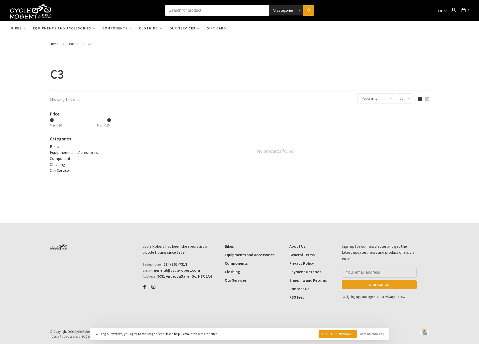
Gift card (216, 28)
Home (54, 43)
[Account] (454, 10)
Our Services (182, 28)
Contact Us (299, 288)
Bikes (16, 28)
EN (440, 10)
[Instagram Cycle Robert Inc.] (153, 287)
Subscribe (379, 284)
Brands (73, 43)
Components (115, 28)
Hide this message (337, 334)
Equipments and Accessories (62, 28)
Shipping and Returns (308, 280)
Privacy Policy (301, 263)
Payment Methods (305, 271)
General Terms (302, 254)
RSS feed (297, 297)
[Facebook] (144, 287)
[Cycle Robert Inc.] (58, 246)
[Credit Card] (424, 333)
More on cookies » (371, 334)
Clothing (148, 28)
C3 (89, 43)
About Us (297, 246)
